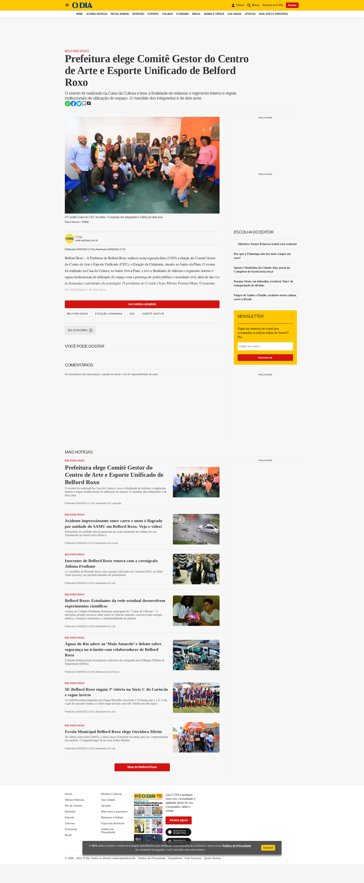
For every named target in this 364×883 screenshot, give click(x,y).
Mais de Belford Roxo (142, 767)
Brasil (196, 14)
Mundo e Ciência (214, 14)
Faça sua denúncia (112, 823)
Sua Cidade (234, 14)
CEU (132, 313)
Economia (182, 14)
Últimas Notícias (96, 14)
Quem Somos (212, 858)
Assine (292, 5)
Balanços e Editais (112, 817)
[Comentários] (88, 104)
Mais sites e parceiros (273, 14)
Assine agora (178, 820)
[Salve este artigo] (84, 104)
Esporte (152, 14)
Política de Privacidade (108, 831)
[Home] (82, 7)
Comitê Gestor (153, 313)
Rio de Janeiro (120, 14)
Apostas (250, 14)
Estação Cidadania (108, 313)
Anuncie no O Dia (272, 5)
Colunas (167, 14)
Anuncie (130, 858)
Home (79, 14)
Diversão (138, 14)
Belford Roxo (77, 51)
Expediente (175, 858)
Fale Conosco (193, 858)
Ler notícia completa (142, 304)
